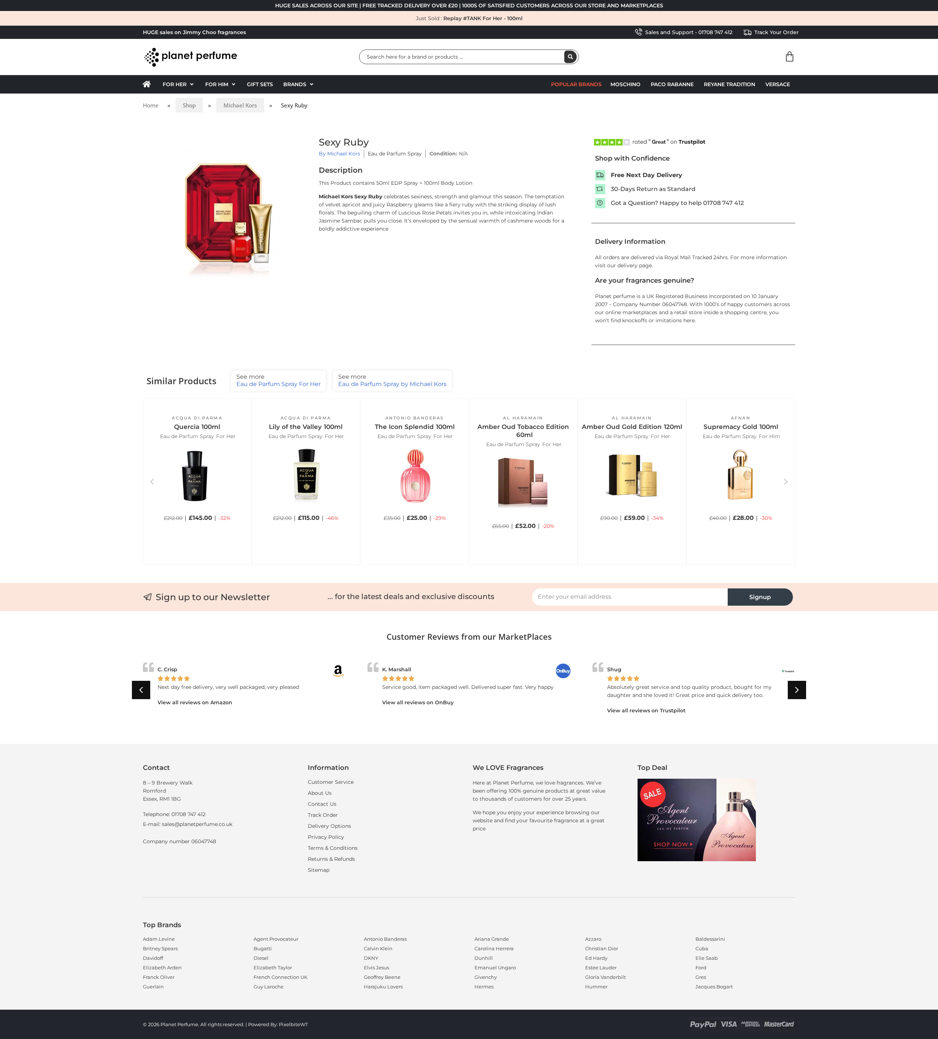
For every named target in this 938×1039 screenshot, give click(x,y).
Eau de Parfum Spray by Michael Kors (392, 380)
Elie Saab (706, 958)
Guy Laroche (269, 987)
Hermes (484, 987)
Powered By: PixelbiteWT (278, 1024)
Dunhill (483, 958)
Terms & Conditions (333, 848)
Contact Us (322, 804)
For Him (769, 436)
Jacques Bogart (714, 987)
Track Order (323, 815)
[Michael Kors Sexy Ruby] (229, 212)
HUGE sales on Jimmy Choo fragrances (194, 32)
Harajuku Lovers (383, 987)
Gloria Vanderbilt (605, 977)
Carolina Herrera (494, 948)
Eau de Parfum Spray (395, 153)
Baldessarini (710, 939)
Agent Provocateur (276, 939)
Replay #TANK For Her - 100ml (482, 18)
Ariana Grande (491, 939)
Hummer (596, 987)
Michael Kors (240, 105)
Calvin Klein (378, 948)
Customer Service (331, 782)
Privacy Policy (326, 837)
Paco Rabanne (672, 84)
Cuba (701, 948)
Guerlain (153, 987)
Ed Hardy (596, 958)
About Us (320, 793)
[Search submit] (570, 57)
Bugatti (263, 948)
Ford (700, 967)
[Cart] (789, 56)
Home (151, 105)
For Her (226, 436)
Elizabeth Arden (162, 967)
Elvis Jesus (376, 967)
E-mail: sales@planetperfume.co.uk (187, 824)
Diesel (261, 958)
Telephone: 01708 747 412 (174, 814)
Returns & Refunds (331, 859)
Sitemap (318, 870)
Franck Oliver (158, 977)
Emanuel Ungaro (495, 967)
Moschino (625, 84)
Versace (777, 84)
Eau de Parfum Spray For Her (278, 380)
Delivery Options (329, 826)
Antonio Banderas (414, 418)
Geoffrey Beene (382, 977)
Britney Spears (160, 948)
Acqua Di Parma (197, 418)
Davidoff (153, 958)
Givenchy (485, 977)
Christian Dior (601, 948)
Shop (189, 105)
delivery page (634, 265)
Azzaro (593, 939)
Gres (700, 977)
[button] (179, 84)
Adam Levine (159, 939)
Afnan (741, 418)
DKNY (371, 958)
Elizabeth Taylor (273, 967)
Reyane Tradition (729, 84)
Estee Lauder (601, 967)
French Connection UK (280, 977)
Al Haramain (523, 418)
